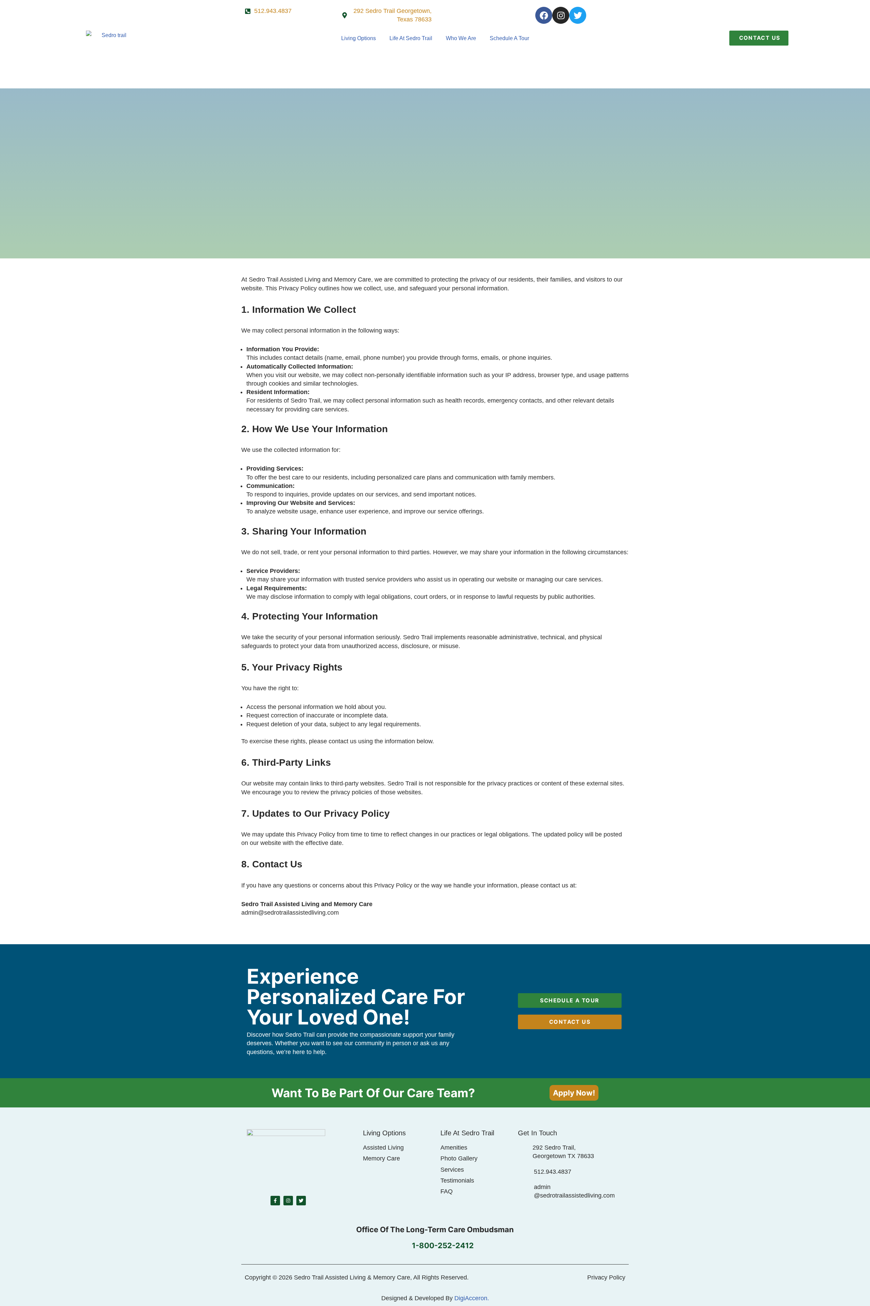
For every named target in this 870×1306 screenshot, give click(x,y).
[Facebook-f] (275, 1200)
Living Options (358, 38)
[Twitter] (577, 15)
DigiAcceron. (471, 1298)
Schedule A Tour (509, 38)
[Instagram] (560, 15)
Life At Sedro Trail (410, 38)
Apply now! (574, 1092)
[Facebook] (543, 15)
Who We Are (461, 38)
